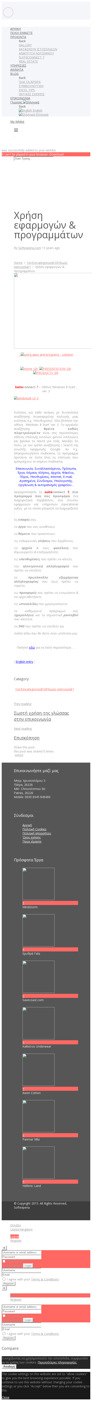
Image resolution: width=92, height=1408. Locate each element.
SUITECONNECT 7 (31, 57)
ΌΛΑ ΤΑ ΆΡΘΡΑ (30, 82)
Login (28, 1265)
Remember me (17, 1261)
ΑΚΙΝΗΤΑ (16, 70)
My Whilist (17, 122)
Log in (14, 1236)
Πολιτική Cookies (34, 829)
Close (5, 1397)
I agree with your (32, 1279)
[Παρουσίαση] (55, 369)
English (37, 110)
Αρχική (27, 825)
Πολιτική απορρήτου (36, 833)
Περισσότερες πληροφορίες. (57, 1362)
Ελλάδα (15, 1225)
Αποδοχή (9, 1366)
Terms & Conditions (45, 1279)
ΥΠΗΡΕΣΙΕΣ (18, 65)
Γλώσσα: (16, 102)
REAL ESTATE (28, 61)
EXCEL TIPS (27, 90)
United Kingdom (21, 1229)
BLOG (14, 74)
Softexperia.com (29, 248)
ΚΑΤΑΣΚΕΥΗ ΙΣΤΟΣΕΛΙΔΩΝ (38, 49)
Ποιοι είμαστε (32, 841)
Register (16, 1241)
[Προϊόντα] (45, 373)
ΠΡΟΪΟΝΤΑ (18, 37)
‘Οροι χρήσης (31, 837)
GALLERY (25, 45)
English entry (24, 662)
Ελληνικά (41, 114)
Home (18, 263)
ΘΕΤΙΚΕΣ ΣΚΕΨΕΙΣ (32, 94)
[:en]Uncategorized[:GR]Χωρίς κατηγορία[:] (45, 689)
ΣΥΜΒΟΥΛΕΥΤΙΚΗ (31, 86)
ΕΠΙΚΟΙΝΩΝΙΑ (20, 98)
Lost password (12, 1265)
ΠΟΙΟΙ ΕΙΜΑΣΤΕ (21, 33)
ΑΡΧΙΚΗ (15, 29)
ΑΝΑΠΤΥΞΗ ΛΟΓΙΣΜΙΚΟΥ (36, 53)
